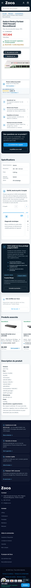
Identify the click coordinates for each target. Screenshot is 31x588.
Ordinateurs (4, 516)
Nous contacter (8, 435)
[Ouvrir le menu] (2, 3)
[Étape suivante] (26, 206)
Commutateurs (19, 13)
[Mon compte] (23, 3)
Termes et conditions (7, 573)
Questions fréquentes (7, 537)
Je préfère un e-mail (16, 149)
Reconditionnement (6, 562)
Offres (3, 512)
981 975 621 (6, 427)
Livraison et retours (6, 540)
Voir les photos (10, 86)
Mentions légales (21, 576)
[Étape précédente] (16, 206)
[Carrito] (28, 3)
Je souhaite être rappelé (15, 144)
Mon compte (4, 547)
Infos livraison (7, 465)
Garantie (3, 544)
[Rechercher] (27, 9)
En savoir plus (7, 479)
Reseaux (10, 13)
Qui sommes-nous (6, 558)
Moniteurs (4, 523)
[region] (15, 225)
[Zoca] (10, 3)
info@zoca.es (7, 503)
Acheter (25, 585)
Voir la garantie (8, 451)
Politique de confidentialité (22, 573)
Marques (3, 526)
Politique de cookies (10, 576)
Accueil (4, 13)
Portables (3, 519)
